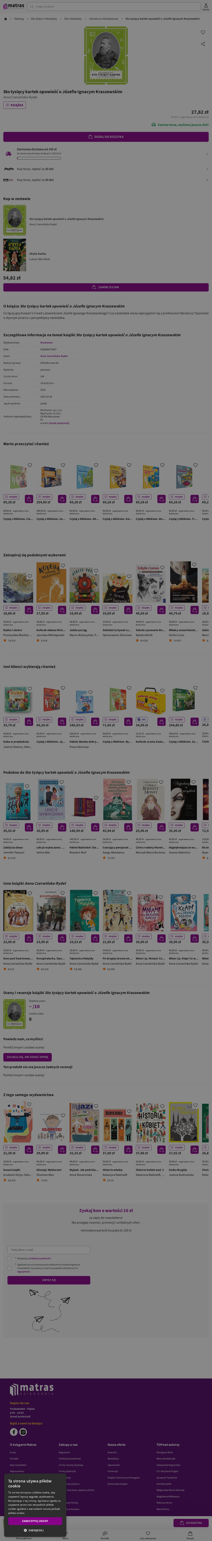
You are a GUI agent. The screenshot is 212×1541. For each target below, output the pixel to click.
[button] (35, 1530)
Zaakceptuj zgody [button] (35, 1521)
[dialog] (35, 1505)
